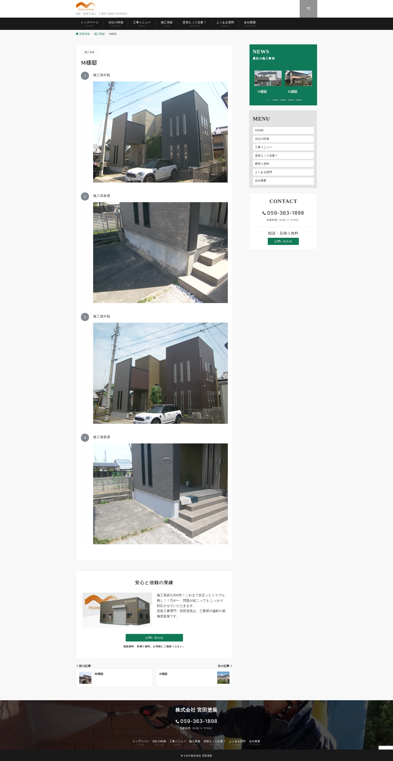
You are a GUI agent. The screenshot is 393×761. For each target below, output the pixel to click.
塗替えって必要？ (266, 155)
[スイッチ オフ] (308, 9)
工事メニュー (263, 147)
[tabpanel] (268, 82)
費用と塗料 (262, 163)
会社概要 (260, 180)
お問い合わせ (154, 637)
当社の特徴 (262, 138)
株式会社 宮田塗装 (201, 755)
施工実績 (89, 52)
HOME (259, 130)
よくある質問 (263, 172)
